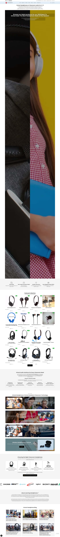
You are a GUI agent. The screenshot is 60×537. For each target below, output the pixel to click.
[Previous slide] (6, 301)
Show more (30, 365)
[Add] (16, 306)
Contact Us (53, 0)
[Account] (52, 3)
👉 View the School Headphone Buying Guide (30, 475)
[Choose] (28, 306)
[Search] (51, 3)
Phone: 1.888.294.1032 (39, 0)
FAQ (42, 0)
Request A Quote (49, 0)
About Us (45, 0)
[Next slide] (16, 301)
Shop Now (38, 405)
